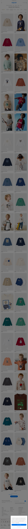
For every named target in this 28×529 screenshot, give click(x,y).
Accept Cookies (19, 524)
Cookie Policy (17, 522)
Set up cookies (19, 526)
